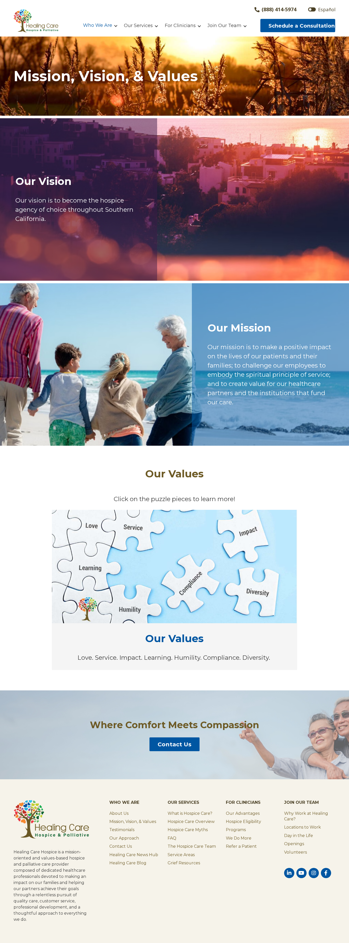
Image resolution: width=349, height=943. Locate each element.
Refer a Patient (241, 846)
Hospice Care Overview (191, 821)
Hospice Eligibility (243, 821)
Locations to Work (302, 827)
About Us (119, 813)
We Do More (238, 838)
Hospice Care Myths (188, 829)
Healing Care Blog (127, 863)
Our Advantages (243, 813)
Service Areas (181, 854)
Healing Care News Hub (133, 854)
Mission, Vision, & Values (132, 821)
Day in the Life (298, 835)
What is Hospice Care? (190, 813)
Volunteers (295, 852)
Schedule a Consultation (302, 26)
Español (326, 9)
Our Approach (124, 838)
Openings (294, 843)
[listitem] (92, 533)
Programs (236, 829)
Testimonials (121, 829)
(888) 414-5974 (279, 10)
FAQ (172, 838)
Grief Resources (184, 863)
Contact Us (174, 744)
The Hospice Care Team (192, 846)
